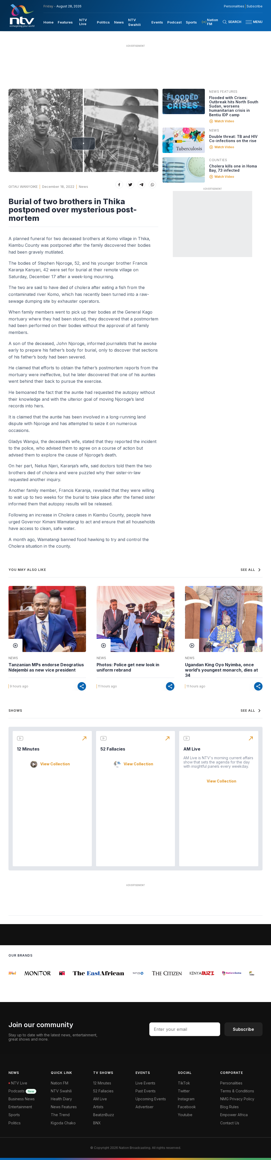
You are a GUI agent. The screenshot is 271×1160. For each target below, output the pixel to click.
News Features (223, 92)
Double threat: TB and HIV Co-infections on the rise (233, 138)
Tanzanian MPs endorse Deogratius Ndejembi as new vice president (46, 667)
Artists (98, 1107)
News (119, 22)
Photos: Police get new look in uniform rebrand (128, 667)
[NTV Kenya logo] (21, 15)
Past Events (146, 1091)
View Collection (55, 764)
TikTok (184, 1083)
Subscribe (255, 6)
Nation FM (59, 1083)
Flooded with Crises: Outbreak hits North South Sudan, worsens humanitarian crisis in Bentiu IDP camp (233, 106)
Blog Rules (229, 1107)
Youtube (185, 1114)
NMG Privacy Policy (237, 1099)
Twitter (184, 1091)
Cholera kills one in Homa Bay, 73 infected (233, 168)
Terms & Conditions (237, 1091)
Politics (103, 22)
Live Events (145, 1083)
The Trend (60, 1114)
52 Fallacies (112, 749)
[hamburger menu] (249, 22)
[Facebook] (119, 184)
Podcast (174, 22)
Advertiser (144, 1107)
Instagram (186, 1099)
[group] (29, 973)
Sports (191, 22)
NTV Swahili (61, 1091)
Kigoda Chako (63, 1123)
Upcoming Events (151, 1099)
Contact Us (229, 1123)
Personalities (234, 6)
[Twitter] (130, 184)
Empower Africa (234, 1114)
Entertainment (20, 1107)
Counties (218, 160)
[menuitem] (48, 22)
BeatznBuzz (103, 1114)
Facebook (187, 1107)
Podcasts (21, 1091)
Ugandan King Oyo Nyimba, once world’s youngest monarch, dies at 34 (221, 670)
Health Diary (61, 1099)
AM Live (191, 749)
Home (48, 22)
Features (65, 22)
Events (157, 22)
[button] (252, 22)
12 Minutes (28, 749)
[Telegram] (141, 184)
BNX (97, 1123)
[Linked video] (183, 101)
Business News (21, 1099)
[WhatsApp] (152, 184)
